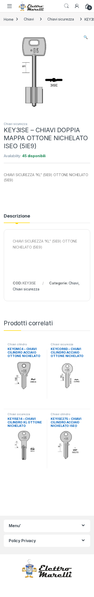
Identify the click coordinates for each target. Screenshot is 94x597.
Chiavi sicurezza (60, 19)
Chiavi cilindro (17, 344)
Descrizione (17, 216)
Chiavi (29, 19)
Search (66, 6)
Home (8, 19)
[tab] (17, 218)
